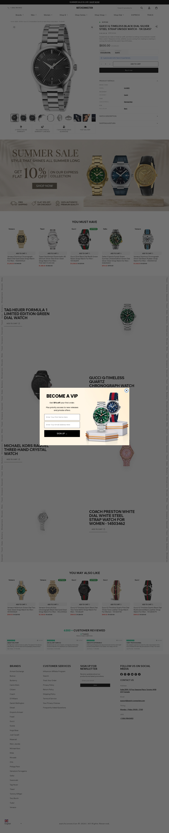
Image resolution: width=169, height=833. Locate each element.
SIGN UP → (62, 433)
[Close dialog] (126, 390)
